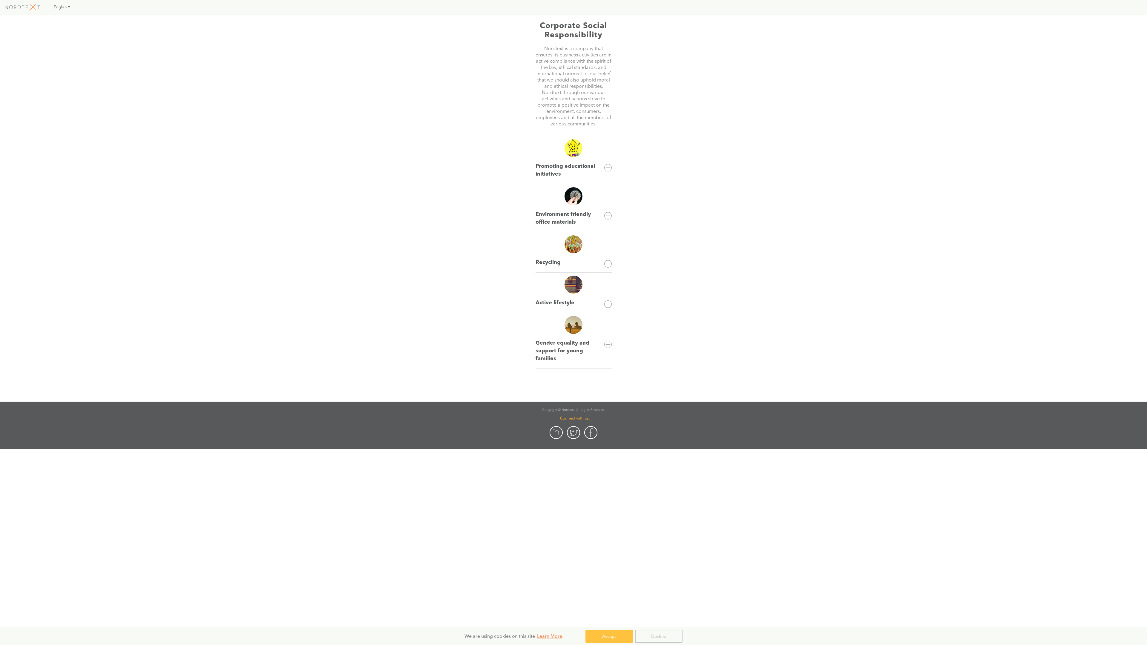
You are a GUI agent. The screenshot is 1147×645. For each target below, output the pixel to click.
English (60, 6)
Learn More (549, 636)
